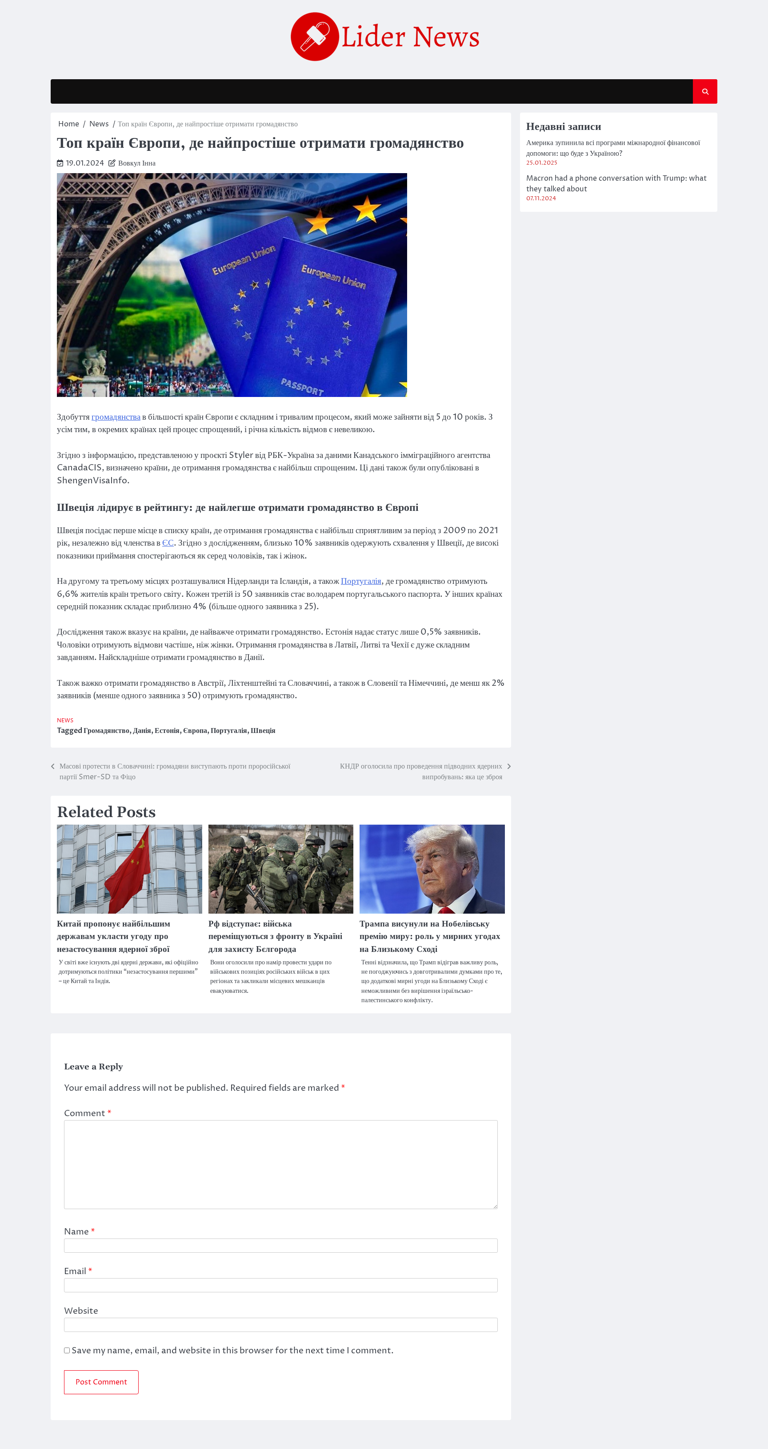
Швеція (263, 731)
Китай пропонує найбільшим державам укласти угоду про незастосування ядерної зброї (113, 937)
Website (81, 1311)
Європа (195, 731)
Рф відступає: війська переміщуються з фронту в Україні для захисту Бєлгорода (275, 937)
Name (79, 1232)
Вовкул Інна (137, 163)
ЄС (168, 543)
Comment (88, 1113)
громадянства (116, 417)
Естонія (167, 731)
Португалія (361, 581)
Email (78, 1271)
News (65, 720)
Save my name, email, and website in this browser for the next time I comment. (233, 1350)
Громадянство (106, 731)
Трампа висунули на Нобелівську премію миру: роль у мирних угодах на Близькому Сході (430, 937)
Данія (142, 731)
